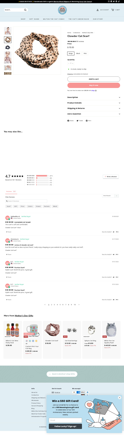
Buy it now (93, 85)
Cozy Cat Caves (85, 2)
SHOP (23, 19)
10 (75, 305)
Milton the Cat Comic (54, 19)
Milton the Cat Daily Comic (40, 411)
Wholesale (35, 400)
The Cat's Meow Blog (79, 19)
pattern (47, 206)
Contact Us (35, 395)
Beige (71, 53)
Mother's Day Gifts (87, 32)
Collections (76, 32)
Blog (32, 408)
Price (69, 44)
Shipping (70, 74)
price (22, 206)
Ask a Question (74, 114)
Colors (30, 206)
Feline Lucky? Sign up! (65, 426)
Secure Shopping (37, 406)
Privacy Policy (35, 403)
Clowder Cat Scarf (10, 227)
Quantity (71, 60)
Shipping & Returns (76, 108)
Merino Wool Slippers (62, 2)
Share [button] (9, 232)
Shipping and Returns (38, 398)
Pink (85, 53)
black (55, 206)
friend (38, 206)
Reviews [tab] (9, 191)
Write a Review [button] (112, 176)
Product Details (74, 103)
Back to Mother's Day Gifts (63, 374)
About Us (34, 392)
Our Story (98, 19)
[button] (114, 232)
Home (69, 32)
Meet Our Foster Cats (38, 414)
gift (15, 206)
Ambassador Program (38, 416)
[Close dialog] (119, 397)
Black (78, 53)
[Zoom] (37, 51)
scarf (9, 206)
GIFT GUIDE (34, 19)
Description (72, 97)
